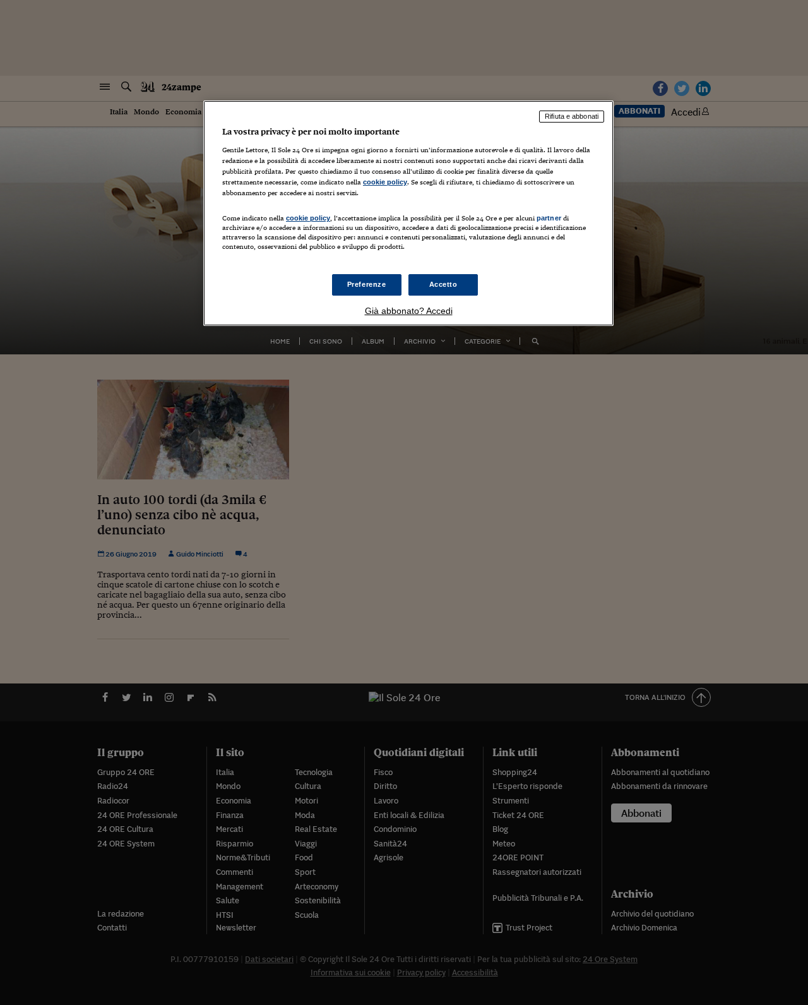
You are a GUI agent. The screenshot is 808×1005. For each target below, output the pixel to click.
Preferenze (366, 284)
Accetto (443, 284)
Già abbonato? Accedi (409, 311)
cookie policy (385, 182)
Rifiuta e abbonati (571, 116)
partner (549, 218)
